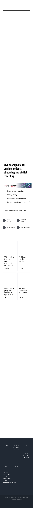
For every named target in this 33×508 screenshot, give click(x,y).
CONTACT (16, 466)
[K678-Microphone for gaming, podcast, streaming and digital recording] (9, 247)
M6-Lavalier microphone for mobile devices (23, 290)
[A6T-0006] (16, 88)
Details (7, 268)
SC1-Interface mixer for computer (22, 259)
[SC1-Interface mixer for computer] (24, 247)
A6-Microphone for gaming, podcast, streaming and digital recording (9, 291)
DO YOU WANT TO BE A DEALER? (16, 447)
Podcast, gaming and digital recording (18, 210)
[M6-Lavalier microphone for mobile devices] (24, 279)
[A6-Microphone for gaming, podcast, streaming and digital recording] (9, 279)
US (26, 445)
